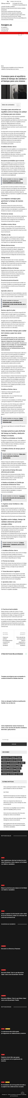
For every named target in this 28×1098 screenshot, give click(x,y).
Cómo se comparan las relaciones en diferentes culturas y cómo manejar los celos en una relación (15, 802)
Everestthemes (15, 1096)
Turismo (20, 774)
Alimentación (5, 757)
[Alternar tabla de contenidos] (17, 105)
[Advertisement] (14, 49)
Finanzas (4, 765)
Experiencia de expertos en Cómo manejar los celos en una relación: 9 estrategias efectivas (15, 796)
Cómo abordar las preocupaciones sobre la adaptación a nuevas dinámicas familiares (20, 641)
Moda (19, 765)
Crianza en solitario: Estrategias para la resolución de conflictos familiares (7, 641)
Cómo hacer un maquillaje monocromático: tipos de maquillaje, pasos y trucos (14, 808)
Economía (10, 760)
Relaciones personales (8, 771)
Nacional (4, 768)
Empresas (4, 762)
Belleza (13, 757)
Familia (22, 762)
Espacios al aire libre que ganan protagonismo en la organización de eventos (11, 1059)
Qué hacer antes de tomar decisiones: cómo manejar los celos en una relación (15, 819)
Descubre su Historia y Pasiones (10, 948)
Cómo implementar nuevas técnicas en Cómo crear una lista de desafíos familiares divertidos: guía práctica (14, 727)
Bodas (19, 757)
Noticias (18, 768)
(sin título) (6, 792)
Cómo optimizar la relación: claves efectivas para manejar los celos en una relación (15, 787)
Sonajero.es (5, 25)
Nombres (11, 768)
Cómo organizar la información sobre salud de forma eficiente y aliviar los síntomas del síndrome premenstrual (14, 915)
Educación (18, 760)
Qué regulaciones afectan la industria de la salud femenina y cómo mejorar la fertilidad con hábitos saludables (14, 825)
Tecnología (12, 774)
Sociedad (4, 774)
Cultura (4, 760)
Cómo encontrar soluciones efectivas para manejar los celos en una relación (14, 813)
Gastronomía (12, 765)
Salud (17, 771)
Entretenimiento (14, 762)
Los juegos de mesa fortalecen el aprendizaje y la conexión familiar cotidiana (14, 5)
